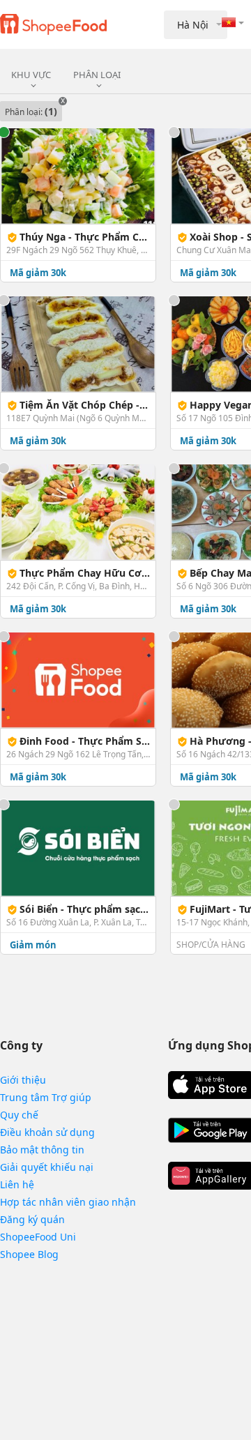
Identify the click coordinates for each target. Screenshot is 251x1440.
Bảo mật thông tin (42, 1149)
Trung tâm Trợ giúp (45, 1097)
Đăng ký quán (32, 1219)
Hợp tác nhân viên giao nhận (68, 1201)
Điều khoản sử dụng (47, 1132)
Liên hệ (17, 1184)
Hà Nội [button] (192, 24)
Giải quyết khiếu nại (46, 1167)
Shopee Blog (29, 1254)
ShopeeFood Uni (38, 1236)
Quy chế (19, 1114)
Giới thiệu (23, 1079)
